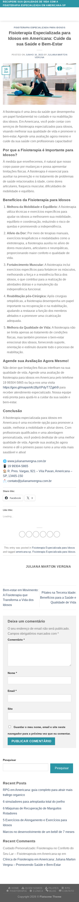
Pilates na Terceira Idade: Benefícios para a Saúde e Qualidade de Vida (58, 597)
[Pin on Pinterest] (50, 534)
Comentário (16, 639)
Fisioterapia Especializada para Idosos (39, 27)
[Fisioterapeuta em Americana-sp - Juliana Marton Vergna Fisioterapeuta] (41, 14)
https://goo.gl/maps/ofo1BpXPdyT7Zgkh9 (31, 387)
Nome (12, 672)
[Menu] (5, 14)
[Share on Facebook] (29, 534)
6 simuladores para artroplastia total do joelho (34, 801)
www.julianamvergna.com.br (26, 461)
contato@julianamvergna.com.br (29, 481)
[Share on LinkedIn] (57, 534)
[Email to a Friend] (43, 534)
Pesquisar (9, 759)
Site (10, 708)
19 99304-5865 (17, 466)
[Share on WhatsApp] (22, 534)
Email (12, 690)
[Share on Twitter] (36, 534)
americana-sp (23, 551)
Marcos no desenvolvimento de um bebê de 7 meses (38, 831)
